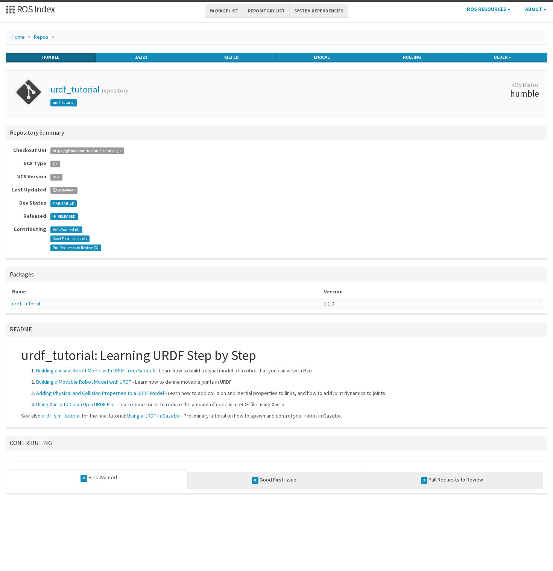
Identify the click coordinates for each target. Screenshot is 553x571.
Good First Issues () (70, 238)
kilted (231, 57)
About (534, 9)
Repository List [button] (266, 11)
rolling (412, 57)
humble (50, 57)
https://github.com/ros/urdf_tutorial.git (87, 150)
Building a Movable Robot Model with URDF (83, 381)
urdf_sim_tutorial (61, 415)
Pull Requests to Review (453, 479)
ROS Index (35, 9)
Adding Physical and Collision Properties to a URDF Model (100, 393)
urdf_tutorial (75, 89)
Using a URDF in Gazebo (153, 415)
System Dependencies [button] (318, 11)
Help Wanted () (66, 229)
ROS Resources (487, 9)
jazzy (141, 57)
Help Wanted (100, 477)
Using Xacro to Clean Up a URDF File (75, 404)
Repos (41, 36)
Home (18, 36)
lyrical (322, 57)
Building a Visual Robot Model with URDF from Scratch (95, 370)
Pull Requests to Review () (76, 247)
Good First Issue (275, 479)
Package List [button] (224, 11)
